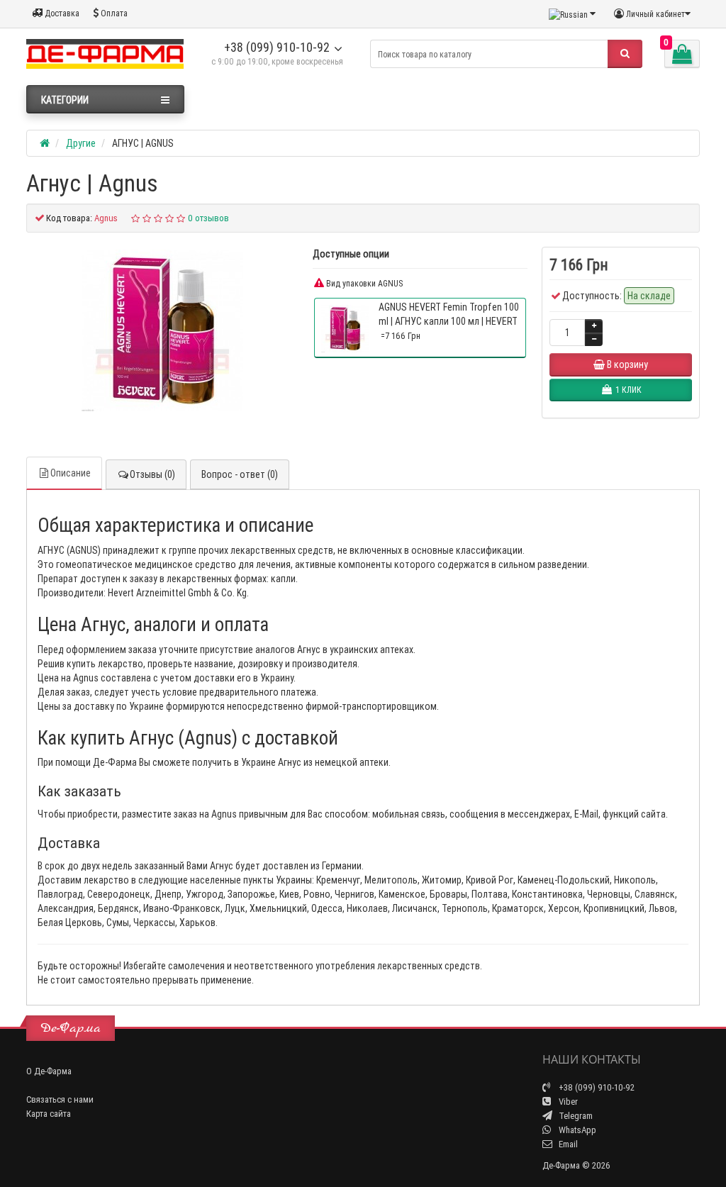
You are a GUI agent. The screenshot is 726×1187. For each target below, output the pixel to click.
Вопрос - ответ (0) (239, 474)
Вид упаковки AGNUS (363, 283)
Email (567, 1144)
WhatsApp (576, 1130)
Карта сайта (48, 1114)
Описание (70, 473)
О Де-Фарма (49, 1071)
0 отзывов (208, 218)
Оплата (113, 13)
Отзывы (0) (152, 474)
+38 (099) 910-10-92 (277, 47)
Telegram (575, 1116)
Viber (567, 1102)
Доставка (61, 13)
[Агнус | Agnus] (162, 330)
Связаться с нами (60, 1099)
